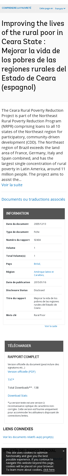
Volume (10, 247)
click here (49, 469)
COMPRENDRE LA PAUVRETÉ (16, 8)
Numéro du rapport (18, 240)
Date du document (17, 224)
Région (10, 271)
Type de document (17, 232)
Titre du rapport (16, 298)
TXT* (11, 379)
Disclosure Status (17, 290)
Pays (9, 263)
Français (59, 8)
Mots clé (11, 315)
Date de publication (18, 282)
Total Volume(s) (15, 255)
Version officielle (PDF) (22, 371)
